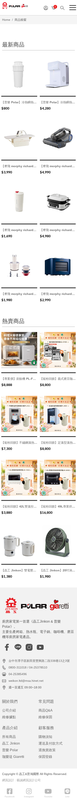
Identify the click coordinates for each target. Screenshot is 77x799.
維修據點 (9, 717)
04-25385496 (18, 674)
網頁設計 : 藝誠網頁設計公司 (21, 780)
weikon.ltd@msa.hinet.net (26, 680)
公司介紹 (9, 710)
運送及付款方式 (50, 743)
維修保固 (45, 717)
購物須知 (45, 737)
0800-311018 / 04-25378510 (28, 667)
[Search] (63, 7)
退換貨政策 (47, 750)
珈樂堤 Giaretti (13, 756)
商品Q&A (45, 710)
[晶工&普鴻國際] (15, 7)
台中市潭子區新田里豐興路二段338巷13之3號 (39, 660)
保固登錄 (45, 756)
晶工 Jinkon (11, 743)
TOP (70, 689)
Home (6, 19)
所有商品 (9, 737)
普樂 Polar (10, 750)
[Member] (46, 7)
